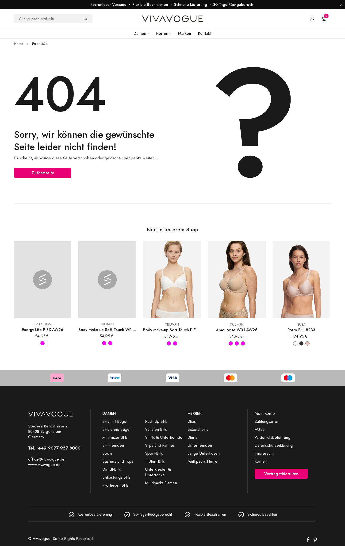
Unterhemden (200, 445)
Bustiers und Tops (117, 461)
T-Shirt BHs (155, 461)
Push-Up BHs (156, 421)
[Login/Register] (312, 19)
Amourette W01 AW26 (236, 330)
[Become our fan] (307, 540)
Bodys (107, 453)
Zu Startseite (42, 173)
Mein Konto (265, 413)
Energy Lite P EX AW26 (42, 329)
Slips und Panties (160, 445)
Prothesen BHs (115, 485)
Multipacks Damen (161, 483)
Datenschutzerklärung (274, 445)
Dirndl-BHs (111, 469)
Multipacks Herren (203, 461)
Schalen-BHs (156, 429)
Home (18, 43)
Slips (192, 421)
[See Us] (315, 540)
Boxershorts (198, 429)
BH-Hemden (113, 445)
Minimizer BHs (114, 437)
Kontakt (261, 461)
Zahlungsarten (267, 421)
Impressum (264, 453)
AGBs (259, 429)
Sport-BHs (154, 453)
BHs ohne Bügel (116, 429)
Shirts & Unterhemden (164, 437)
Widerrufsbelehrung (272, 437)
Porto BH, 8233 (301, 330)
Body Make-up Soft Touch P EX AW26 (172, 330)
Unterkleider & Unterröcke (158, 472)
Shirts (192, 437)
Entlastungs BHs (116, 477)
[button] (341, 4)
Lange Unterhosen (204, 453)
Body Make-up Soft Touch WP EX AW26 (107, 329)
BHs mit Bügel (114, 421)
